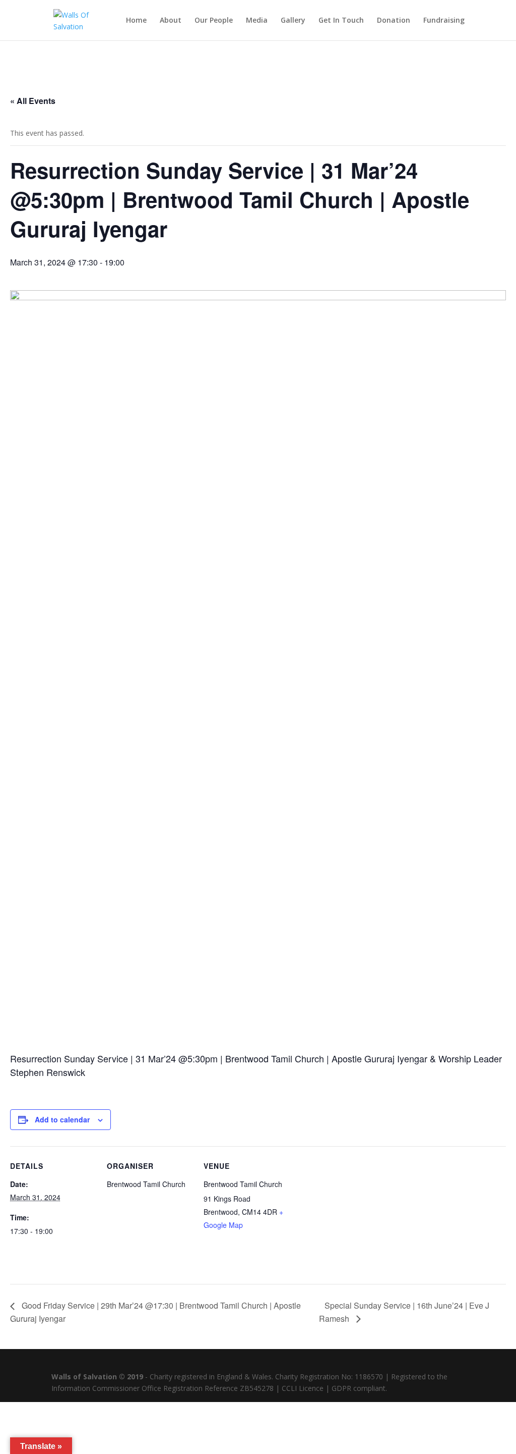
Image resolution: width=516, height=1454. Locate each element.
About (170, 21)
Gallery (293, 21)
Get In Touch (341, 21)
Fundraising (444, 21)
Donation (393, 21)
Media (257, 21)
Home (136, 21)
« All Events (32, 100)
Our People (214, 21)
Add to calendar (62, 1119)
